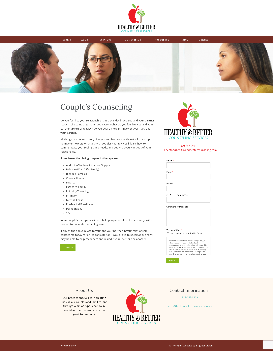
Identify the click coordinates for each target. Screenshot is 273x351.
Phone (169, 183)
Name (170, 160)
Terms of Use (174, 230)
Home (67, 39)
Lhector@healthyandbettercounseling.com (190, 150)
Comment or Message (177, 206)
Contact (204, 39)
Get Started (133, 39)
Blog (185, 39)
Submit (173, 260)
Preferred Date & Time (177, 195)
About (85, 39)
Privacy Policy (68, 345)
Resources (162, 39)
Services (105, 39)
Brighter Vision (204, 345)
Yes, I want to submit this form (186, 233)
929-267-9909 (188, 146)
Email (169, 172)
